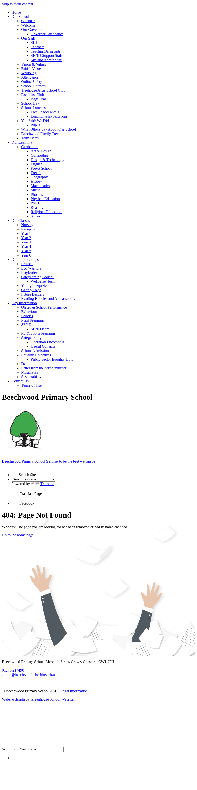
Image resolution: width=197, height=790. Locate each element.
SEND (26, 325)
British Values (31, 69)
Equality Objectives (36, 355)
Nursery (27, 225)
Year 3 (26, 242)
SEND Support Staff (46, 56)
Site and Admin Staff (46, 60)
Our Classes (21, 220)
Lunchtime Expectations (49, 116)
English (36, 164)
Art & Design (41, 151)
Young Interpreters (35, 286)
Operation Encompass (47, 342)
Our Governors (32, 29)
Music (35, 190)
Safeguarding (31, 338)
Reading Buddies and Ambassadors (48, 299)
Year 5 (26, 251)
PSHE (35, 203)
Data (24, 364)
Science (37, 216)
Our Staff (28, 38)
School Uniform (33, 86)
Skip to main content (17, 4)
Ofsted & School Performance (44, 307)
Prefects (27, 264)
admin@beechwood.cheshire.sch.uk (29, 675)
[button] (15, 471)
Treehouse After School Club (43, 90)
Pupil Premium (32, 320)
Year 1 (26, 233)
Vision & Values (33, 64)
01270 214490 (13, 670)
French (36, 173)
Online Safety (31, 82)
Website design (13, 699)
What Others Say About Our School (48, 129)
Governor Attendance (47, 34)
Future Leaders (32, 294)
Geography (39, 177)
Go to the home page (18, 535)
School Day (30, 103)
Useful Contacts (43, 346)
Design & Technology (47, 160)
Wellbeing (29, 73)
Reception (29, 229)
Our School (20, 16)
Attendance (29, 77)
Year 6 (26, 255)
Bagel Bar (38, 99)
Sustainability (31, 377)
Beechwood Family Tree (40, 134)
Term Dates (30, 138)
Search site (10, 749)
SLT (34, 43)
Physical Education (45, 199)
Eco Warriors (31, 268)
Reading (37, 207)
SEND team (40, 329)
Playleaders (29, 272)
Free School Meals (45, 112)
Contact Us (20, 381)
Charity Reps (31, 290)
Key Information (24, 303)
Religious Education (46, 212)
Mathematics (40, 186)
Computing (39, 155)
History (36, 181)
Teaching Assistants (46, 51)
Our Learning (22, 142)
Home (16, 12)
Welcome (28, 25)
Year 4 (26, 246)
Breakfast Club (32, 95)
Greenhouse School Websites (53, 699)
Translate (47, 484)
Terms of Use (31, 385)
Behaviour (29, 312)
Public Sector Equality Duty (52, 359)
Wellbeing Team (43, 281)
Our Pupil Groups (25, 259)
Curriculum (29, 147)
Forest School (41, 168)
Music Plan (29, 372)
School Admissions (35, 351)
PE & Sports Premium (38, 333)
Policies (27, 316)
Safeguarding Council (37, 277)
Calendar (28, 21)
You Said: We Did (35, 121)
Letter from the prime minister (43, 368)
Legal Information (74, 691)
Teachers (37, 47)
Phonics (37, 194)
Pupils (35, 125)
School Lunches (33, 108)
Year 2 (26, 238)
